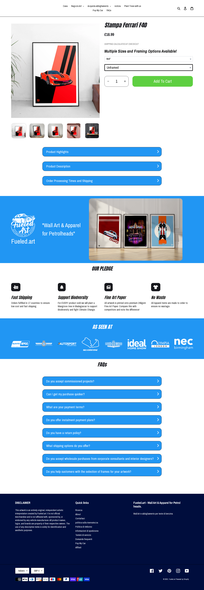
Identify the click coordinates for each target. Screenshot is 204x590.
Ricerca (78, 510)
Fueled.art (172, 579)
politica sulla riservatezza (86, 522)
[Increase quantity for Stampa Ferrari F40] (124, 81)
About (78, 514)
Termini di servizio (83, 535)
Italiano (21, 570)
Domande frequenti (83, 539)
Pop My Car (80, 543)
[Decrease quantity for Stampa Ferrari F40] (108, 81)
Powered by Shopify (182, 579)
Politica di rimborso (83, 526)
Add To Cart (163, 81)
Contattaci (80, 518)
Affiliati (78, 547)
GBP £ (37, 570)
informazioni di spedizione (86, 530)
